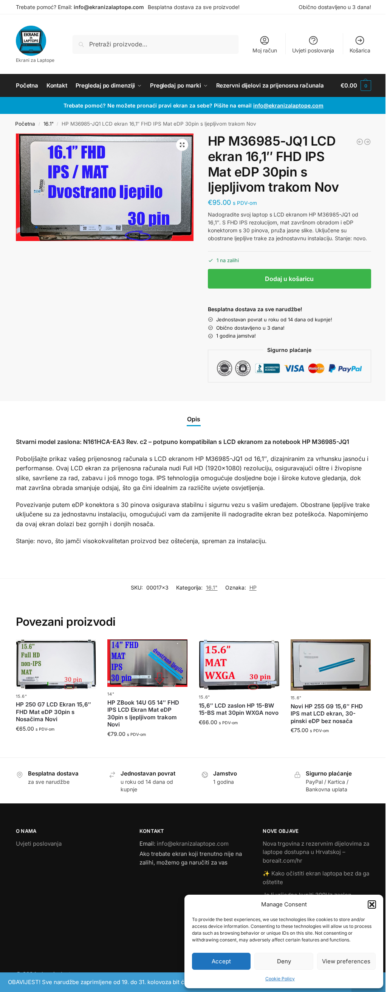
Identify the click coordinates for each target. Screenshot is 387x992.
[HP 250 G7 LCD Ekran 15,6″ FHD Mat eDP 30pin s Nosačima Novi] (56, 664)
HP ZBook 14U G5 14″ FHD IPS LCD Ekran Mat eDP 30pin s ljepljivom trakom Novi (143, 713)
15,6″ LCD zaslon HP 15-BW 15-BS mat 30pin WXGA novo (239, 709)
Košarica (360, 50)
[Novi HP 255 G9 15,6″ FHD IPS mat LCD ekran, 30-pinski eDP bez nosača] (331, 665)
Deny (284, 961)
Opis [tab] (193, 419)
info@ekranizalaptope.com (109, 7)
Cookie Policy (280, 978)
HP (253, 587)
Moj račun (264, 50)
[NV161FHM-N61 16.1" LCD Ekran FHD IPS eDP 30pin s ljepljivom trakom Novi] (360, 142)
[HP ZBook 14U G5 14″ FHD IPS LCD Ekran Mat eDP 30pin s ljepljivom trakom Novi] (147, 663)
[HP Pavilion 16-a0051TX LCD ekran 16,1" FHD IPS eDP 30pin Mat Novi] (367, 142)
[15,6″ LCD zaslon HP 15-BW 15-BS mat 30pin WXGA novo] (239, 664)
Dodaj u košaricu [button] (56, 744)
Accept (221, 961)
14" (110, 694)
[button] (372, 904)
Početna (25, 124)
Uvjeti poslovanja (313, 50)
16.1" (48, 124)
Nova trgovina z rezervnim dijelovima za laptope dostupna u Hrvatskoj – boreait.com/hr (316, 852)
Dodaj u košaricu (289, 279)
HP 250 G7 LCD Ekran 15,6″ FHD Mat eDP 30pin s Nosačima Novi (53, 712)
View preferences (346, 961)
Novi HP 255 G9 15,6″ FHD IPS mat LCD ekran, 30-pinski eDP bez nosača (327, 714)
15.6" (21, 696)
